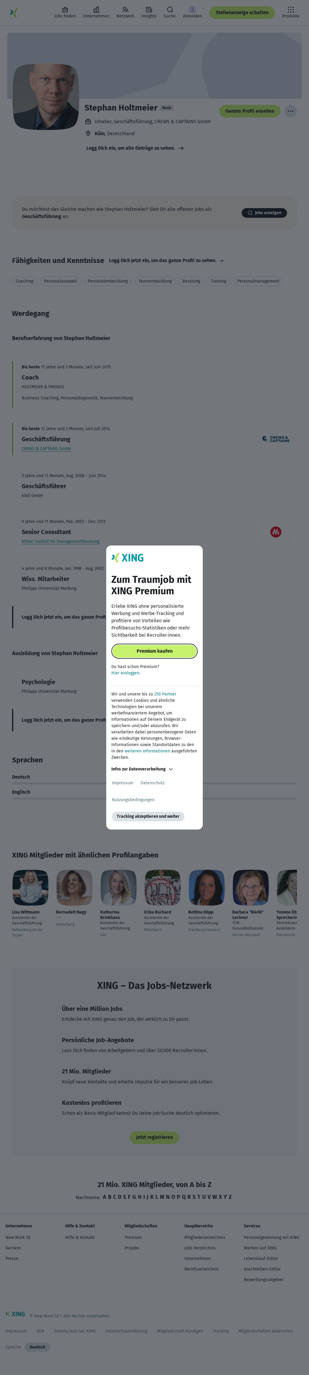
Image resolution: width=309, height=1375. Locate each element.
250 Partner (165, 694)
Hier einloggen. (125, 673)
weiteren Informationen (147, 751)
